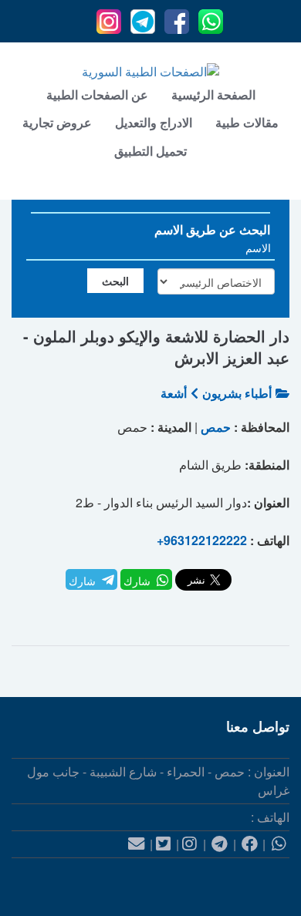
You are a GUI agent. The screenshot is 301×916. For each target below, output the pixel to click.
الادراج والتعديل (153, 122)
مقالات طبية (247, 122)
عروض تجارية (57, 122)
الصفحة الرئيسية (213, 94)
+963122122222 (202, 540)
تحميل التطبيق (150, 151)
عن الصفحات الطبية (97, 94)
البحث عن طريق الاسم (212, 229)
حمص (216, 427)
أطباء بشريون (237, 393)
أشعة (174, 393)
